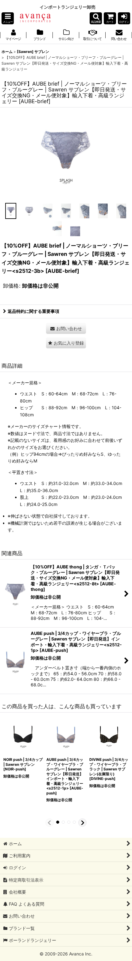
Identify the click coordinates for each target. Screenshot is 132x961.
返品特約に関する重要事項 (33, 311)
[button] (8, 18)
